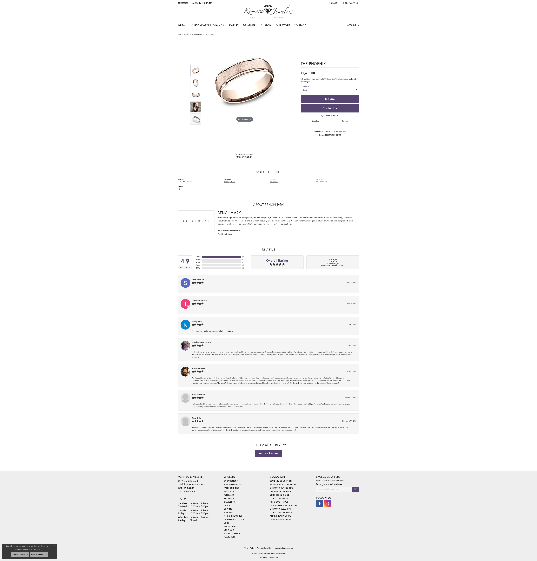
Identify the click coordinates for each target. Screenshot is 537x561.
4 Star (198, 259)
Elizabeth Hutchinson (202, 342)
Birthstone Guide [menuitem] (279, 495)
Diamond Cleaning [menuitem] (280, 508)
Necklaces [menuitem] (229, 498)
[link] (201, 3)
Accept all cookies (39, 554)
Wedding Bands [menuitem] (232, 484)
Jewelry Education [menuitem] (281, 481)
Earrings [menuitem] (229, 491)
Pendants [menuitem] (229, 495)
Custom (266, 25)
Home (179, 34)
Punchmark (273, 557)
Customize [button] (329, 108)
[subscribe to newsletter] (355, 489)
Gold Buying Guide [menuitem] (280, 519)
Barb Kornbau (198, 394)
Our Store (283, 25)
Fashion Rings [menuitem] (231, 488)
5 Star (198, 257)
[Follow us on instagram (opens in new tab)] (327, 503)
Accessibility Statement (284, 548)
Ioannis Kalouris (199, 300)
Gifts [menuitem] (226, 522)
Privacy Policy (249, 548)
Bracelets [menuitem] (229, 501)
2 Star (198, 265)
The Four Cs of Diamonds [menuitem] (284, 484)
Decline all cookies (20, 554)
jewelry (186, 34)
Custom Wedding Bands (207, 25)
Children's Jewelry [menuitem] (235, 519)
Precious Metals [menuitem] (279, 501)
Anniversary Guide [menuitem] (280, 515)
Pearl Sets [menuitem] (229, 536)
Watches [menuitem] (228, 512)
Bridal (182, 25)
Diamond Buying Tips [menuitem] (281, 488)
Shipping (315, 121)
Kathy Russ (197, 321)
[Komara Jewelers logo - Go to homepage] (268, 11)
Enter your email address (329, 484)
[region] (245, 95)
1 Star (198, 268)
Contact (300, 25)
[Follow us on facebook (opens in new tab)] (319, 503)
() (243, 257)
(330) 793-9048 (244, 157)
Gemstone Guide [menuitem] (279, 498)
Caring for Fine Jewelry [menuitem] (283, 505)
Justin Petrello (199, 368)
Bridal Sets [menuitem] (230, 526)
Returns (345, 121)
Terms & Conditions (264, 548)
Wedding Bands (197, 34)
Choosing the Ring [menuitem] (280, 491)
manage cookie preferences (27, 549)
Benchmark (274, 182)
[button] (183, 3)
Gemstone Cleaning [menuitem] (281, 512)
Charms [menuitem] (228, 508)
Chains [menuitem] (227, 505)
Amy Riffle (196, 418)
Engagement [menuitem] (231, 481)
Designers (250, 25)
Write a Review (268, 453)
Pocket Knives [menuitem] (232, 533)
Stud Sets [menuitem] (229, 529)
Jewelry (233, 25)
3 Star (198, 262)
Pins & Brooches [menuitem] (233, 515)
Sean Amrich (198, 279)
